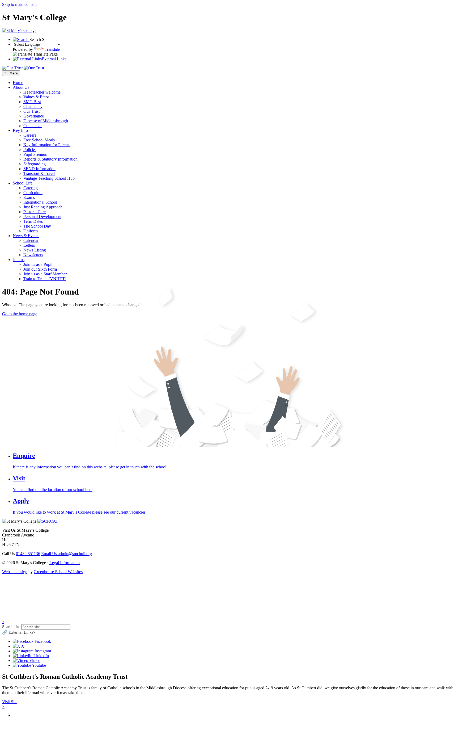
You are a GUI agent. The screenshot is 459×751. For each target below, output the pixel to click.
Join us (18, 259)
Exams (29, 197)
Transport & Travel (39, 173)
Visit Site (9, 701)
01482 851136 (28, 553)
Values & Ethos (36, 97)
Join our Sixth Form (40, 269)
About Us (21, 87)
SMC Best (32, 101)
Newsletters (33, 255)
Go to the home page (19, 314)
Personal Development (42, 216)
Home (18, 82)
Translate (52, 49)
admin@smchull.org (66, 553)
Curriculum (32, 192)
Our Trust (31, 111)
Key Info (20, 130)
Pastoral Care (34, 211)
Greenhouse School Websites (58, 571)
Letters (29, 245)
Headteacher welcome (42, 92)
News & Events (26, 235)
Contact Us (32, 125)
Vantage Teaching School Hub (49, 178)
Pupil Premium (35, 154)
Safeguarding (34, 164)
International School (40, 202)
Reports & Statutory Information (50, 159)
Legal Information (64, 562)
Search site (11, 626)
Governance (33, 116)
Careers (29, 135)
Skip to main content (19, 4)
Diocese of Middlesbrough (45, 121)
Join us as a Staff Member (45, 274)
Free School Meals (39, 140)
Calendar (31, 240)
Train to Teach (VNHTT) (44, 278)
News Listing (34, 250)
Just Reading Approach (42, 207)
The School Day (37, 226)
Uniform (30, 231)
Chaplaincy (32, 106)
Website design (14, 571)
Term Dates (33, 221)
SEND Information (39, 168)
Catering (30, 188)
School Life (22, 183)
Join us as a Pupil (37, 264)
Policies (29, 149)
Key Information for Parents (46, 144)
